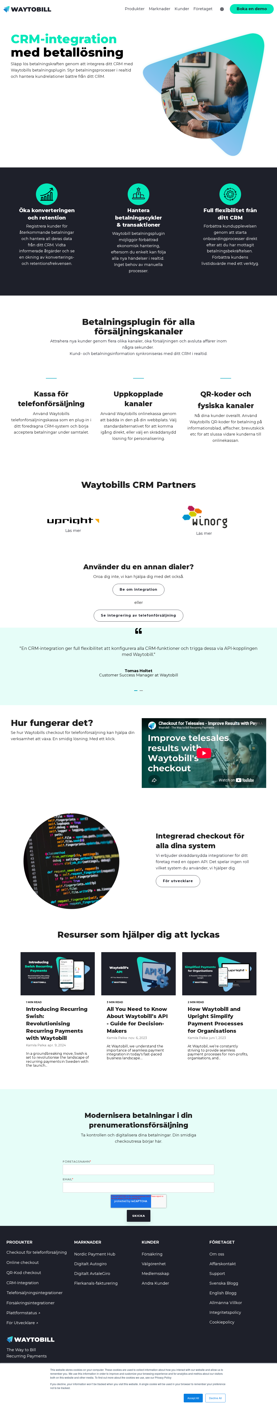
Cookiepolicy (221, 1322)
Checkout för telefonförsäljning (36, 1252)
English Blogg (223, 1293)
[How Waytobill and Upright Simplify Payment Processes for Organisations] (219, 973)
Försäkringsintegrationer (30, 1303)
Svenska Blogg (223, 1283)
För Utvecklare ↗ (22, 1322)
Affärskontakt (222, 1264)
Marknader (159, 8)
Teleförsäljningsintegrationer (34, 1292)
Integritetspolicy (225, 1312)
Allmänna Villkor (225, 1302)
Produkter (135, 8)
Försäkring (152, 1254)
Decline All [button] (215, 1398)
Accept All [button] (193, 1398)
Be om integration (138, 589)
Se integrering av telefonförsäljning (138, 615)
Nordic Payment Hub (94, 1254)
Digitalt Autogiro (90, 1264)
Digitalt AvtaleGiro (92, 1273)
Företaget (203, 8)
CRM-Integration (22, 1283)
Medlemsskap (155, 1273)
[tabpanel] (138, 656)
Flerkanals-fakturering (96, 1283)
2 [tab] (142, 692)
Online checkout (22, 1262)
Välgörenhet (154, 1264)
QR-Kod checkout (23, 1272)
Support (217, 1273)
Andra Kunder (155, 1283)
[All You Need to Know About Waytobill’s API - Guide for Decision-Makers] (138, 973)
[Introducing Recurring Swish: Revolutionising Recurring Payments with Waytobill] (58, 973)
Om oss (216, 1254)
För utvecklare (178, 881)
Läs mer (73, 530)
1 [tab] (136, 692)
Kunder (182, 8)
